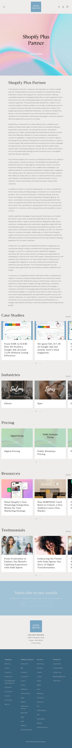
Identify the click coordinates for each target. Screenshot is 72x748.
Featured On (8, 676)
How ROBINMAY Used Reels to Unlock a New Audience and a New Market (50, 506)
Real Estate (24, 713)
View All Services (42, 727)
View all (68, 316)
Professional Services (24, 707)
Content (39, 672)
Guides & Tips (57, 672)
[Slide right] (40, 364)
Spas (39, 403)
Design (39, 681)
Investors (7, 696)
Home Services (25, 693)
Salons (8, 403)
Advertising (40, 664)
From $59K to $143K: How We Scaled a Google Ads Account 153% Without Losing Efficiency (16, 349)
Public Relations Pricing (46, 453)
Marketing (40, 693)
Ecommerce (24, 676)
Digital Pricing (12, 451)
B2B (22, 668)
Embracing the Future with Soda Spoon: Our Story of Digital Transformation (49, 563)
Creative (39, 676)
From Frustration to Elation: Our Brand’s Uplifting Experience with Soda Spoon (15, 563)
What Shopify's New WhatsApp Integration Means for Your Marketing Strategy (16, 506)
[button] (4, 7)
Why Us (7, 704)
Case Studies (57, 664)
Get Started (8, 687)
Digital (39, 685)
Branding (39, 668)
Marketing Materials (59, 676)
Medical (23, 702)
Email (38, 689)
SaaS (22, 721)
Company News (58, 668)
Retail (22, 717)
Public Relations (42, 710)
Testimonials (57, 681)
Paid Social (40, 702)
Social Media (41, 719)
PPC (38, 706)
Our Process (8, 700)
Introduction (8, 691)
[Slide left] (32, 364)
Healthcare (24, 689)
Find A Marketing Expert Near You (10, 682)
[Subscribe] (51, 604)
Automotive (24, 664)
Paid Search (40, 698)
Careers (7, 668)
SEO (38, 714)
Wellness (23, 725)
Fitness (23, 685)
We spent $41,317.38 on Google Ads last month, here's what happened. (48, 348)
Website (39, 723)
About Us (7, 664)
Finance (23, 681)
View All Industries (26, 730)
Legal (22, 698)
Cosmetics (24, 672)
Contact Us (8, 672)
